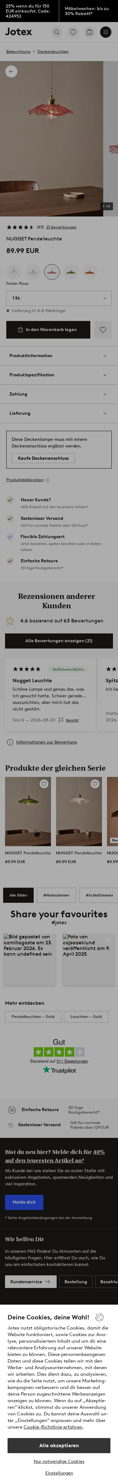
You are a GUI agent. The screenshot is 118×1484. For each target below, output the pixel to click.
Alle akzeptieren (59, 1445)
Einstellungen (59, 1473)
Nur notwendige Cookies (59, 1461)
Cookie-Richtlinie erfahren (53, 1427)
